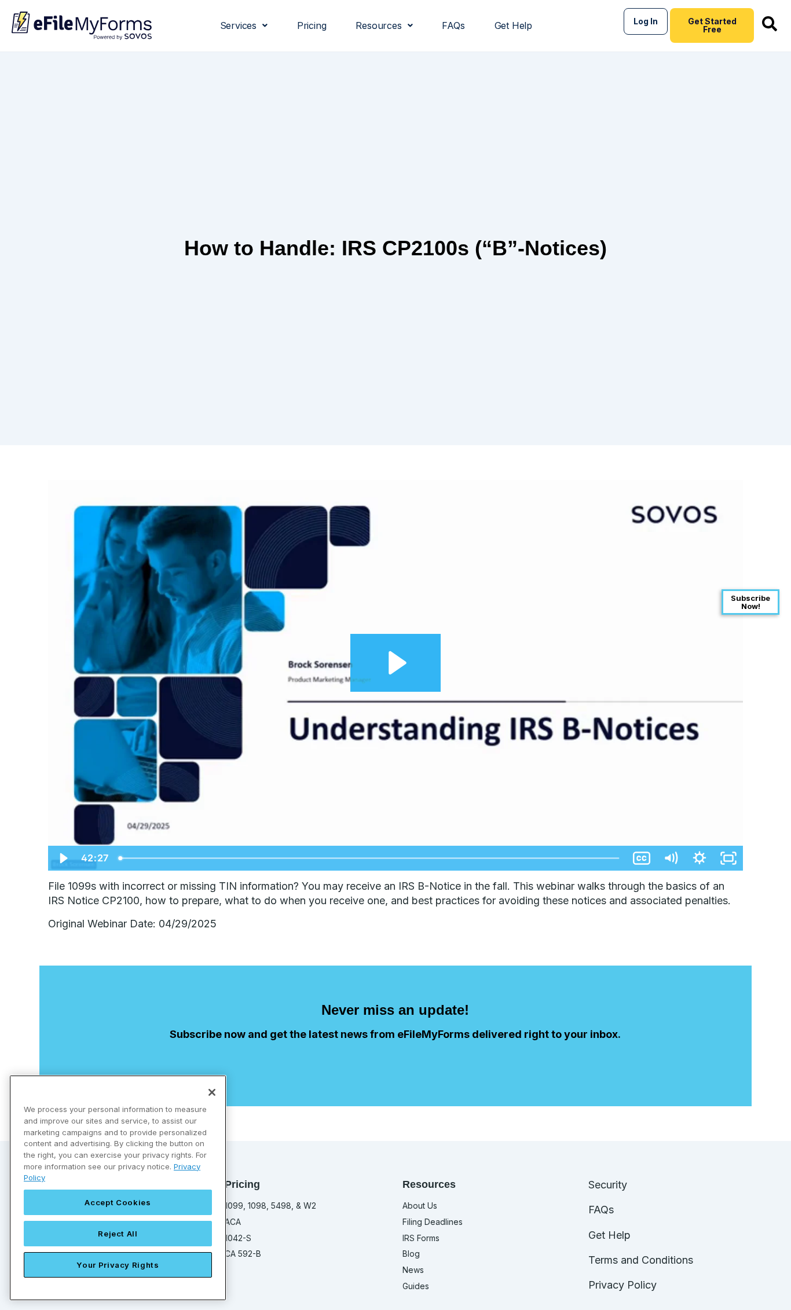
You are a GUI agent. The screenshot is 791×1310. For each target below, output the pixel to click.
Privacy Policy (622, 1285)
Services (238, 25)
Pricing (312, 25)
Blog (411, 1253)
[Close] (212, 1092)
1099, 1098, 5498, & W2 (270, 1205)
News (413, 1270)
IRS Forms (421, 1238)
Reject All (118, 1233)
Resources (378, 25)
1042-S (238, 1238)
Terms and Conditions (640, 1260)
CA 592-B (243, 1253)
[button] (243, 25)
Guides (415, 1286)
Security (607, 1185)
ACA (233, 1222)
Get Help (513, 25)
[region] (117, 1188)
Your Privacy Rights (117, 1264)
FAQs (453, 25)
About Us (419, 1205)
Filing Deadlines (432, 1222)
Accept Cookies (118, 1202)
